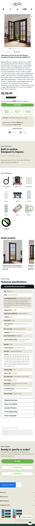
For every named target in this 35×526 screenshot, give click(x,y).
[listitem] (13, 256)
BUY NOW (17, 461)
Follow (8, 510)
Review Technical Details (6, 111)
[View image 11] (23, 48)
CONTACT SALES (17, 467)
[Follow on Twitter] (14, 510)
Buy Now (17, 105)
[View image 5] (15, 48)
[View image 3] (12, 48)
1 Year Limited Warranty (26, 87)
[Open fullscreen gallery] (31, 16)
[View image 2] (11, 48)
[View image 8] (19, 48)
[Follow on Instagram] (14, 513)
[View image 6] (16, 48)
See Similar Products (28, 111)
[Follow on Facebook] (3, 510)
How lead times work (17, 128)
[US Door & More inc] (17, 3)
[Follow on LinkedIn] (3, 513)
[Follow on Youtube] (3, 516)
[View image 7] (18, 48)
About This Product (17, 111)
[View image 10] (22, 48)
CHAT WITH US (17, 473)
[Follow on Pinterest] (14, 516)
